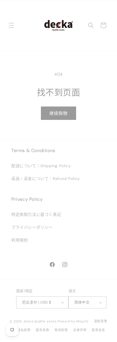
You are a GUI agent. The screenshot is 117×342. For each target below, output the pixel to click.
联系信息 (98, 330)
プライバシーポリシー (32, 227)
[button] (11, 25)
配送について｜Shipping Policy (41, 165)
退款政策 (100, 321)
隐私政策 (24, 330)
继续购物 (58, 113)
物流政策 (61, 330)
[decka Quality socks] (58, 25)
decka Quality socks (40, 321)
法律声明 (79, 330)
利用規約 (19, 240)
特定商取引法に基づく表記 (36, 214)
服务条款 (42, 330)
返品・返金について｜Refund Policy (45, 178)
